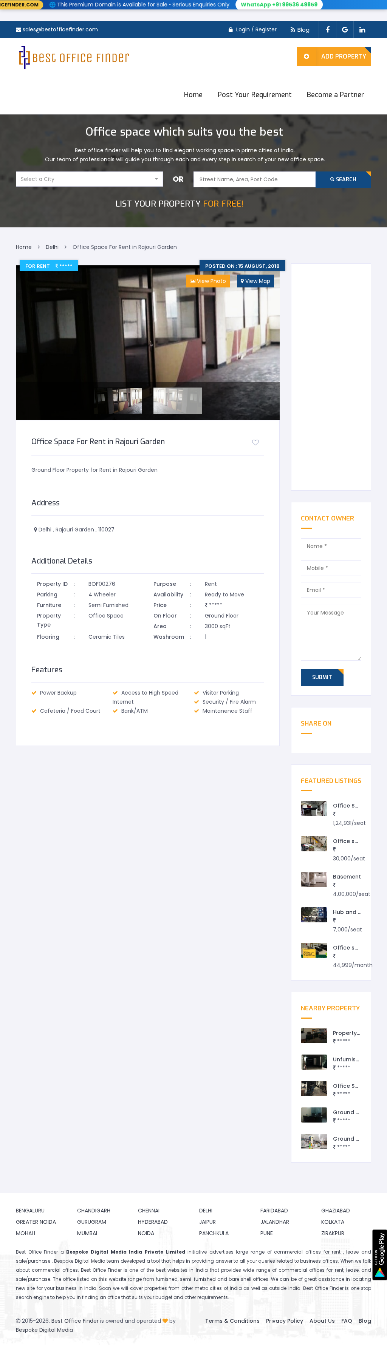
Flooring (48, 637)
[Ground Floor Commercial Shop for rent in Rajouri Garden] (314, 1115)
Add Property (343, 56)
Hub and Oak (351, 912)
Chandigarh (93, 1210)
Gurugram (91, 1222)
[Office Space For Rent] (314, 808)
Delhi (205, 1210)
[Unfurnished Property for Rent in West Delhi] (314, 1062)
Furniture (49, 605)
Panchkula (214, 1233)
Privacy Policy (284, 1321)
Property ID (52, 584)
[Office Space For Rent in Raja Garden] (314, 1088)
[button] (89, 179)
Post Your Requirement (255, 94)
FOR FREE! (179, 203)
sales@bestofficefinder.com (60, 29)
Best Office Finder (75, 1321)
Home (193, 94)
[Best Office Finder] (73, 57)
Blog (303, 30)
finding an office (101, 1297)
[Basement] (314, 879)
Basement (347, 876)
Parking (47, 594)
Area (160, 626)
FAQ (346, 1321)
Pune (266, 1233)
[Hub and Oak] (314, 915)
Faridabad (274, 1210)
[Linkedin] (362, 29)
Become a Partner (335, 94)
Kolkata (332, 1222)
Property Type (49, 620)
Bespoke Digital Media (44, 1330)
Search (345, 179)
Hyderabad (153, 1222)
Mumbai (87, 1233)
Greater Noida (36, 1222)
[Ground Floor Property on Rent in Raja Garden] (314, 1141)
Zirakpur (332, 1233)
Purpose (164, 584)
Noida (146, 1233)
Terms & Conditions (232, 1321)
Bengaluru (30, 1210)
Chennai (148, 1210)
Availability (168, 594)
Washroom (168, 637)
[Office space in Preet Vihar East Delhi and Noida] (314, 950)
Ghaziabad (335, 1210)
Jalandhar (274, 1222)
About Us (322, 1321)
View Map (257, 281)
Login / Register (256, 29)
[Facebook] (327, 29)
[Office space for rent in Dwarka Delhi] (314, 844)
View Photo (210, 281)
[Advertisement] (331, 377)
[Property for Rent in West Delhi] (314, 1036)
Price (160, 605)
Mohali (25, 1233)
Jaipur (207, 1222)
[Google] (344, 29)
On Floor (165, 615)
